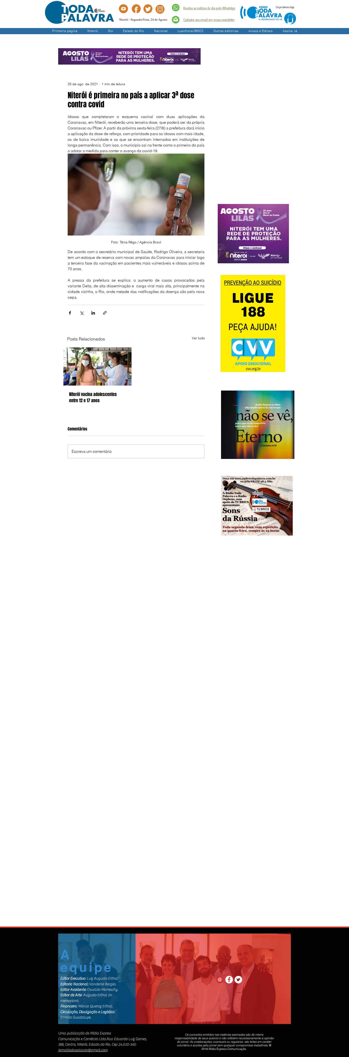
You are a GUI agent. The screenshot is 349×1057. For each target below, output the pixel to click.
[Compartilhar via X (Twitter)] (81, 313)
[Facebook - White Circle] (229, 979)
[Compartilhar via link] (105, 313)
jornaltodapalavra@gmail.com (83, 1050)
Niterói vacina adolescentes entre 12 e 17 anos (93, 397)
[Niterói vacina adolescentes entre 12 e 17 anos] (97, 366)
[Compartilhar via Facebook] (70, 313)
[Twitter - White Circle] (238, 979)
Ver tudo (198, 338)
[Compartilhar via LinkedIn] (93, 313)
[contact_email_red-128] (220, 979)
